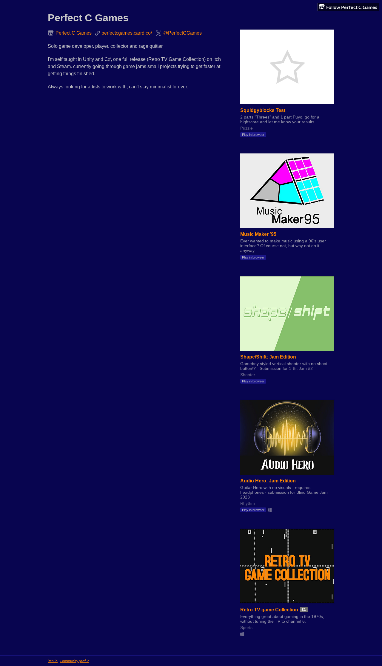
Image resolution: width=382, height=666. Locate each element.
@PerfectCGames (182, 33)
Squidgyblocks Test (262, 110)
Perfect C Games (74, 33)
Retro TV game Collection (269, 609)
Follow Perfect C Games (351, 7)
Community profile (74, 661)
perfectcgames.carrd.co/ (126, 33)
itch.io (53, 661)
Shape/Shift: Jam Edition (268, 356)
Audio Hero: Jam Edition (268, 480)
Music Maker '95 (258, 234)
